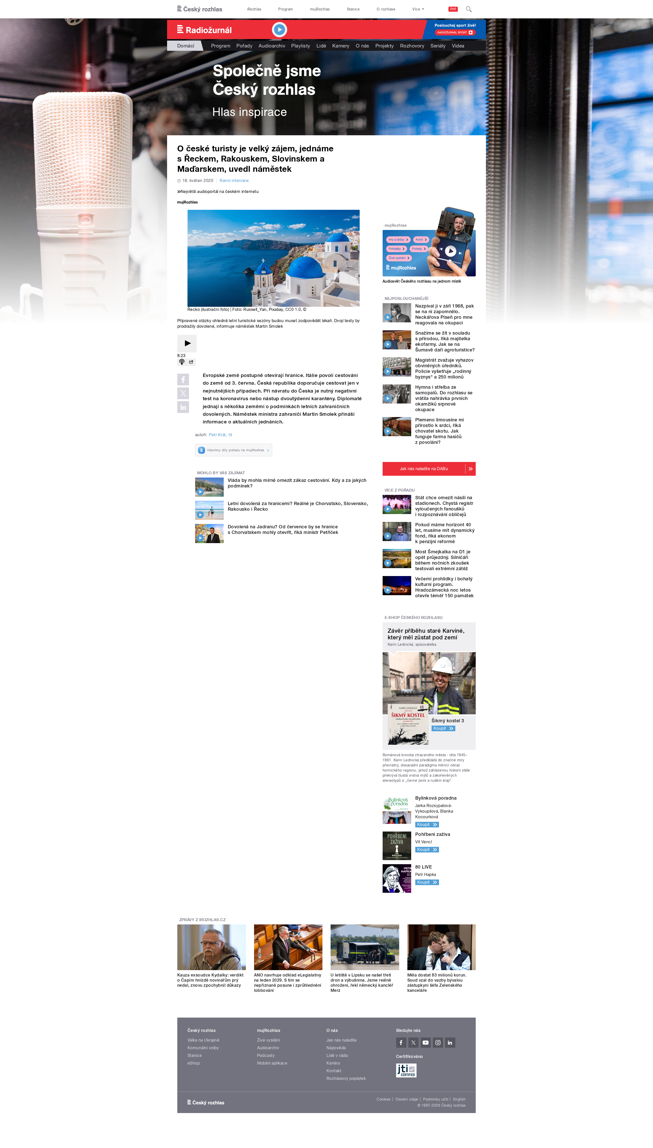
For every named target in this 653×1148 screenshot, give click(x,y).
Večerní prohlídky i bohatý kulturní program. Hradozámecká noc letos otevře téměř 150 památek (444, 587)
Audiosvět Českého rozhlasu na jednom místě (422, 281)
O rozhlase (386, 9)
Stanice (353, 9)
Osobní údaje (407, 1099)
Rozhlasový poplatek (346, 1078)
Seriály (438, 45)
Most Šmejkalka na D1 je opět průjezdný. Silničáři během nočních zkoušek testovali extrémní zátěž (442, 560)
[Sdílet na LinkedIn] (183, 407)
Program (285, 9)
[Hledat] (469, 9)
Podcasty (266, 1055)
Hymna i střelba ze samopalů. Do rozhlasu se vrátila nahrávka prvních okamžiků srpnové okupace (444, 398)
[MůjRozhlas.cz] (187, 202)
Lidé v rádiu (337, 1055)
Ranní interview (234, 180)
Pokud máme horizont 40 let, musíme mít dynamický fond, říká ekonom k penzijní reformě (444, 533)
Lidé (321, 45)
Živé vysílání (397, 258)
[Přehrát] (187, 343)
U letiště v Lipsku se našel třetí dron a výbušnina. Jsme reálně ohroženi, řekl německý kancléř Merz (362, 983)
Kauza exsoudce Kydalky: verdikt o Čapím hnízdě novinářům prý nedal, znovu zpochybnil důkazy (210, 980)
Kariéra (333, 1063)
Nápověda (336, 1047)
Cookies (384, 1099)
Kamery (341, 45)
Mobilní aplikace (272, 1063)
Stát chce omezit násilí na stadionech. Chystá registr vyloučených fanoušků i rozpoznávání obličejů (444, 506)
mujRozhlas (320, 9)
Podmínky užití (435, 1099)
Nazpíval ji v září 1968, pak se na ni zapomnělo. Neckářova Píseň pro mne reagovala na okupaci (444, 314)
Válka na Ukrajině (203, 1040)
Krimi (419, 239)
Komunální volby (203, 1047)
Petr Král (217, 434)
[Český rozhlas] (199, 9)
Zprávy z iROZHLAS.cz (202, 920)
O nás (362, 45)
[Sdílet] (191, 362)
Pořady (244, 45)
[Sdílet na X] (183, 393)
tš (230, 434)
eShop (193, 1063)
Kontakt (333, 1070)
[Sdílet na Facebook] (183, 379)
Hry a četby (396, 239)
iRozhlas (254, 9)
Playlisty (300, 45)
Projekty (384, 45)
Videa (458, 45)
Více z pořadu (400, 490)
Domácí (185, 45)
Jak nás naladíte (341, 1040)
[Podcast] (181, 362)
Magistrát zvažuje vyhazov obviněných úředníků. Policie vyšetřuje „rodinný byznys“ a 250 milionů (444, 368)
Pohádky (395, 249)
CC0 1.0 (293, 309)
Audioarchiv (272, 45)
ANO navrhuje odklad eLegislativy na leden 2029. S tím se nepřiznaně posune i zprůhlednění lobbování (287, 983)
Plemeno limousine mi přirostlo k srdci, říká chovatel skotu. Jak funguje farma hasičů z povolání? (439, 431)
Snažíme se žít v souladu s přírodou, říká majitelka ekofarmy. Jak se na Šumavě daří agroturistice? (445, 341)
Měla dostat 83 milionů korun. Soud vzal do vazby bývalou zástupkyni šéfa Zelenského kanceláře (437, 983)
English (459, 1099)
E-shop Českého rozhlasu (414, 617)
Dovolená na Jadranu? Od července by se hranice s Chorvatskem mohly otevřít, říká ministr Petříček (283, 529)
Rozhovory (412, 45)
